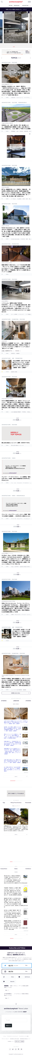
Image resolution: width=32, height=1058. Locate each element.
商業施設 (13, 131)
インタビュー (27, 518)
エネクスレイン (20, 97)
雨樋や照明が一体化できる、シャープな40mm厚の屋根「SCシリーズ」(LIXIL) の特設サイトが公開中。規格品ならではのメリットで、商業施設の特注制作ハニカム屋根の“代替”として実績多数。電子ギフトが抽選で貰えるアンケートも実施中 (16, 268)
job (13, 358)
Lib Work (17, 566)
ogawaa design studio (25, 566)
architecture (6, 62)
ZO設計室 (29, 412)
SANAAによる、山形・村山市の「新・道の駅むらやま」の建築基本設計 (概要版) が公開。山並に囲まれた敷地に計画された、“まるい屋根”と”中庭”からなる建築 (16, 126)
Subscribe (12, 981)
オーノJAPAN (14, 314)
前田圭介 (13, 353)
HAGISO (13, 97)
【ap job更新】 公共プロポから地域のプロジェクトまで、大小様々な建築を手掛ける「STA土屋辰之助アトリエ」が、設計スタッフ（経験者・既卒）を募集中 (21, 364)
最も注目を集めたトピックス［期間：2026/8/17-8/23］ (16, 442)
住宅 (27, 198)
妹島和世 (26, 131)
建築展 (18, 353)
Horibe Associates (15, 239)
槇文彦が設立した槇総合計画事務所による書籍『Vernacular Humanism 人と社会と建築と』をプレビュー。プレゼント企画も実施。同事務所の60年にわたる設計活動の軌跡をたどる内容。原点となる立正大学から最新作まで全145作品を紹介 (15, 879)
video (13, 458)
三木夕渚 (23, 239)
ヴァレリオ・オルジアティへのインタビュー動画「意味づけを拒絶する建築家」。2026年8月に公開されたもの (16, 515)
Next (27, 28)
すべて (16, 834)
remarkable (22, 102)
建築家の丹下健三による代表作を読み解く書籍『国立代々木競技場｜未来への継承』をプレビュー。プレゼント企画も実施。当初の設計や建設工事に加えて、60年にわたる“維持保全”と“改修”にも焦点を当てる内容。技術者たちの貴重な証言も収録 (16, 902)
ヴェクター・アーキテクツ (23, 482)
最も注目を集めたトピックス (17, 445)
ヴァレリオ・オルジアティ (17, 518)
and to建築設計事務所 (16, 412)
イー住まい (13, 198)
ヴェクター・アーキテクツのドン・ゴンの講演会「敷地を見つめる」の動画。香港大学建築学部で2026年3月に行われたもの (16, 478)
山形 (17, 131)
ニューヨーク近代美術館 (16, 689)
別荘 (27, 239)
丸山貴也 (19, 198)
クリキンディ (21, 314)
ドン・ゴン (13, 482)
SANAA (21, 131)
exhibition (15, 319)
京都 (24, 198)
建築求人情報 (14, 371)
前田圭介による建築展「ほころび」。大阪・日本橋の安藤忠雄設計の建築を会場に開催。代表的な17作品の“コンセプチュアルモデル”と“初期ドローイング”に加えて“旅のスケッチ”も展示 (16, 39)
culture (14, 102)
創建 (30, 239)
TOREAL (24, 412)
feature (14, 62)
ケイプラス (27, 97)
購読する (8, 1025)
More (6, 990)
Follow (26, 965)
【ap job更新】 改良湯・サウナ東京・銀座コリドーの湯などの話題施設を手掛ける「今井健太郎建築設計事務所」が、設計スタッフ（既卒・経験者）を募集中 (21, 633)
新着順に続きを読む (15, 693)
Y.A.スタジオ (17, 614)
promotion (15, 244)
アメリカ (24, 614)
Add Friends (27, 976)
